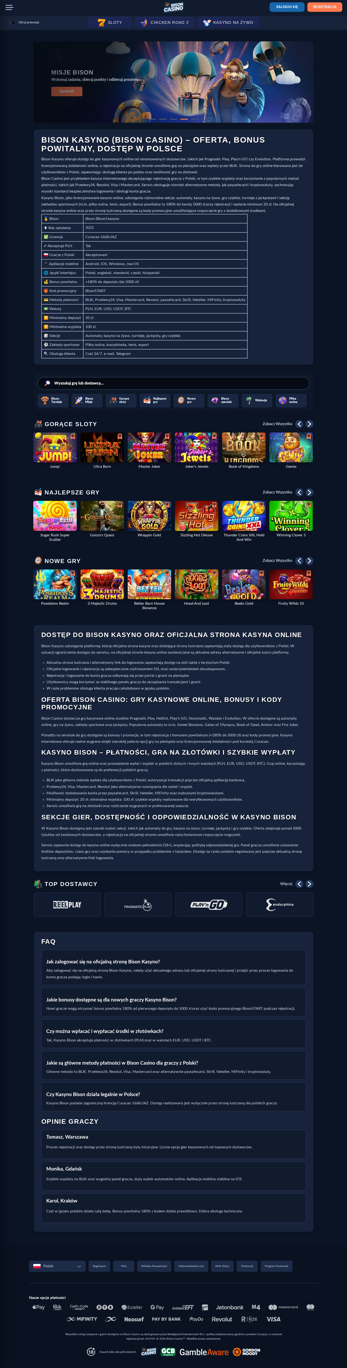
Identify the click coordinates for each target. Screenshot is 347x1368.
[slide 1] (152, 119)
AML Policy (222, 1266)
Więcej (286, 884)
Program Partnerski (276, 1266)
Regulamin (99, 1266)
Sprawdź (66, 91)
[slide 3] (173, 119)
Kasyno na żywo (233, 22)
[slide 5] (195, 119)
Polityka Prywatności (154, 1266)
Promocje (247, 1266)
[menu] (9, 7)
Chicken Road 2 (170, 22)
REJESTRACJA (324, 7)
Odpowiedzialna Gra (191, 1266)
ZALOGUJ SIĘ (287, 7)
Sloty (115, 22)
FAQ (124, 1266)
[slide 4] (184, 119)
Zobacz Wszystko (277, 424)
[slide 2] (163, 119)
